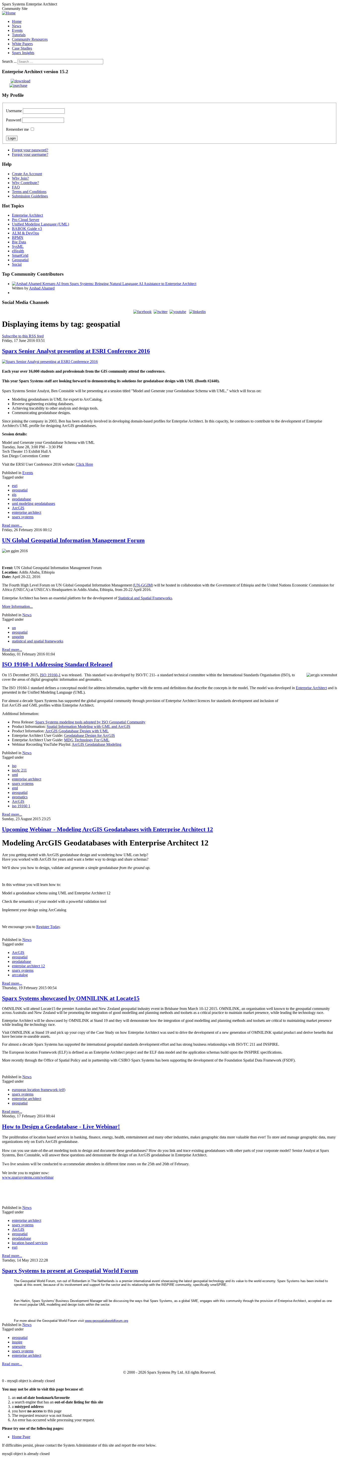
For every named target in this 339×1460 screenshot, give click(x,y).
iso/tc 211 (19, 770)
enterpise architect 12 (28, 966)
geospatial (20, 490)
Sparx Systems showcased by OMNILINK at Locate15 (70, 998)
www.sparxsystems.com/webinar (28, 1177)
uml (15, 775)
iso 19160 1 (21, 806)
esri (14, 486)
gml (15, 788)
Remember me (17, 129)
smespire (19, 1346)
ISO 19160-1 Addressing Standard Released (57, 664)
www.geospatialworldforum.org (106, 1321)
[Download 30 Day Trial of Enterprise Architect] (16, 81)
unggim (18, 637)
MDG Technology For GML (86, 740)
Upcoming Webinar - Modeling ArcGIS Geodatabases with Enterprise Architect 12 (107, 829)
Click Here (84, 464)
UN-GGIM (143, 585)
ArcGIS (18, 508)
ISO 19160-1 (50, 675)
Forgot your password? (30, 150)
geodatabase (21, 499)
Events (27, 473)
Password (13, 120)
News (27, 615)
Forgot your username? (30, 154)
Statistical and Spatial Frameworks (145, 598)
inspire (17, 1342)
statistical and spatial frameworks (37, 641)
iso (14, 766)
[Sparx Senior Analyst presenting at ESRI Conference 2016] (50, 361)
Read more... (12, 525)
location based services (30, 1243)
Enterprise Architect (311, 688)
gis (14, 494)
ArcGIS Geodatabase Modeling (96, 744)
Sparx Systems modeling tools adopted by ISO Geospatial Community (90, 722)
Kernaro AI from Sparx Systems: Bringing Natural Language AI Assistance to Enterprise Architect (119, 284)
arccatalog (20, 975)
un (14, 628)
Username (14, 111)
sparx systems (23, 517)
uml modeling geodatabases (33, 503)
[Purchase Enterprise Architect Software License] (14, 85)
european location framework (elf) (38, 1090)
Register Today (48, 927)
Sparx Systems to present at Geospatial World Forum (70, 1270)
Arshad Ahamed (42, 288)
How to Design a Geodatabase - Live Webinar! (61, 1126)
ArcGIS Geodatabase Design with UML (77, 731)
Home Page (21, 1437)
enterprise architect (26, 512)
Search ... (9, 61)
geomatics (20, 797)
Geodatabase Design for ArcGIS (89, 735)
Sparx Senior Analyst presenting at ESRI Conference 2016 (76, 351)
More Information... (17, 606)
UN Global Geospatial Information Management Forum (73, 540)
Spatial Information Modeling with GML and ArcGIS (88, 726)
